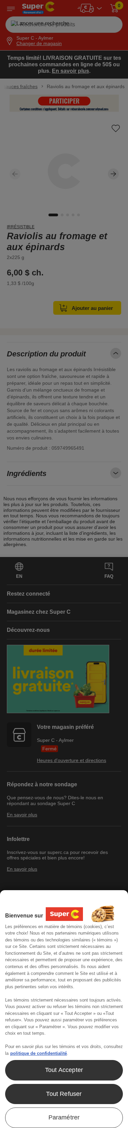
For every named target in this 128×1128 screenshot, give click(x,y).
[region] (64, 1009)
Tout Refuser (64, 1093)
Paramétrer (64, 1117)
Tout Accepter (64, 1069)
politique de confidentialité (38, 1053)
